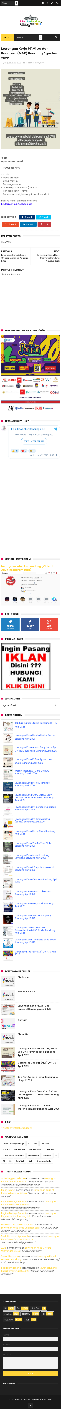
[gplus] (57, 3)
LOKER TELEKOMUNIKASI (13, 1155)
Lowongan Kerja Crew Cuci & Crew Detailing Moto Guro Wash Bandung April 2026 (34, 797)
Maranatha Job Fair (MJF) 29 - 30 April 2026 (35, 953)
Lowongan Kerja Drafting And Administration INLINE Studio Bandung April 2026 (35, 930)
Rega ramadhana (11, 1267)
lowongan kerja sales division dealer (28, 1203)
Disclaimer (24, 977)
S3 (10, 1161)
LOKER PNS (49, 1149)
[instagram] (43, 3)
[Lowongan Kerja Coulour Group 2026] (30, 412)
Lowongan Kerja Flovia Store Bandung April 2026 (35, 832)
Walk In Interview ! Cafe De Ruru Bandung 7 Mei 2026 (32, 772)
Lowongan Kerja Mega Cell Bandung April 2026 (34, 905)
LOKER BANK (19, 1149)
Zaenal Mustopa (10, 1256)
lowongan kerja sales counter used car (30, 1238)
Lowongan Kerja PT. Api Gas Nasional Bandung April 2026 (34, 868)
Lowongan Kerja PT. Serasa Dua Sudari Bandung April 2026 (35, 808)
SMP (30, 1161)
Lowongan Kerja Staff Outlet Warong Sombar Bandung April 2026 (39, 1107)
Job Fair (6, 1149)
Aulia (3, 1247)
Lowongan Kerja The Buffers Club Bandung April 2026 (33, 844)
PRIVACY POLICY (26, 991)
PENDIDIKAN (33, 1155)
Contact (22, 1020)
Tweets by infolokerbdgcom (16, 1128)
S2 (4, 1161)
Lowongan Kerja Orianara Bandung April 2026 (36, 881)
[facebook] (47, 3)
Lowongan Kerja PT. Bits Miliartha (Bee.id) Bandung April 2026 (32, 820)
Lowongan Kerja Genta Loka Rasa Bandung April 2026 (33, 893)
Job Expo (45, 1143)
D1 (29, 1143)
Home (7, 37)
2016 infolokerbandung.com (37, 1399)
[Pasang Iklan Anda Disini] (26, 689)
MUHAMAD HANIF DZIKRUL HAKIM (17, 1224)
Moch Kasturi (8, 1190)
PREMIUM (30, 62)
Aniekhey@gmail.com (13, 1178)
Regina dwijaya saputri (13, 1201)
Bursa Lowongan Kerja (13, 1143)
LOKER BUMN (35, 1149)
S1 (56, 1155)
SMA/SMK (39, 62)
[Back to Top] (30, 1405)
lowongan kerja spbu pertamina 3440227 (29, 1269)
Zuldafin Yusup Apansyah (15, 1236)
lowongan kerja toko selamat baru (20, 1227)
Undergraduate (44, 1161)
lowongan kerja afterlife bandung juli (28, 1215)
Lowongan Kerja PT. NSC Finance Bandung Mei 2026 (32, 784)
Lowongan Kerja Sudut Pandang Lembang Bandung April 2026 (32, 856)
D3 (35, 1143)
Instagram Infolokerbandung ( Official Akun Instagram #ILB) (27, 568)
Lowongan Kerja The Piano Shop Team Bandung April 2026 (35, 941)
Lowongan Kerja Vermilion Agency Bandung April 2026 (33, 917)
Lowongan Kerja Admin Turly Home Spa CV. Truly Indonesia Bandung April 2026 (37, 1052)
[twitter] (52, 3)
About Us (23, 1034)
